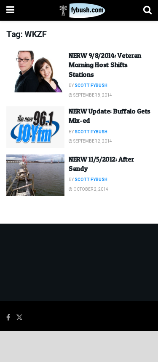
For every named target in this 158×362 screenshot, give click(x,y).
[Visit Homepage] (79, 10)
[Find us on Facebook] (8, 318)
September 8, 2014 (92, 95)
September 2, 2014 (92, 141)
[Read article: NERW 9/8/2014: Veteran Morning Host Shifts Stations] (35, 71)
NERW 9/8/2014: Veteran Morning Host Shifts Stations (105, 64)
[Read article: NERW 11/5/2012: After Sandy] (35, 175)
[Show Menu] (10, 10)
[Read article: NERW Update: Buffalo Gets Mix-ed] (35, 127)
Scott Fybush (91, 86)
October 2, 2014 (90, 189)
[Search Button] (147, 10)
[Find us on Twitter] (19, 318)
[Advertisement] (79, 346)
